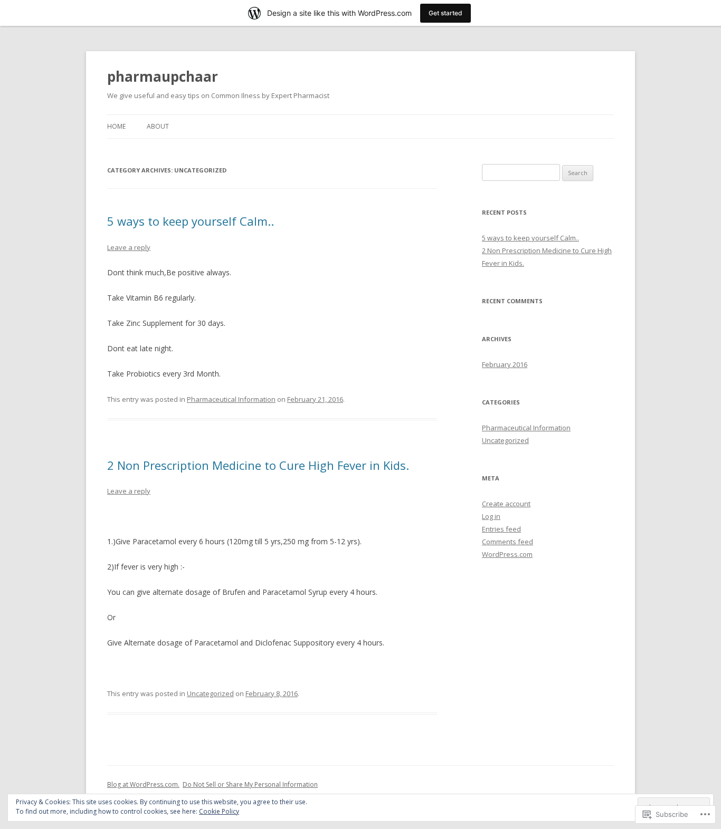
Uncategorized (210, 693)
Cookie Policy (219, 811)
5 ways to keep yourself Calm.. (190, 221)
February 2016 (504, 364)
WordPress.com (507, 554)
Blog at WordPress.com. (143, 784)
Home (116, 126)
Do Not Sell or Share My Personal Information (250, 784)
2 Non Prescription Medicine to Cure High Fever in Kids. (258, 465)
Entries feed (501, 529)
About (158, 126)
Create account (506, 503)
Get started (445, 13)
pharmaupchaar (162, 76)
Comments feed (507, 541)
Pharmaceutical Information (231, 399)
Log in (491, 516)
